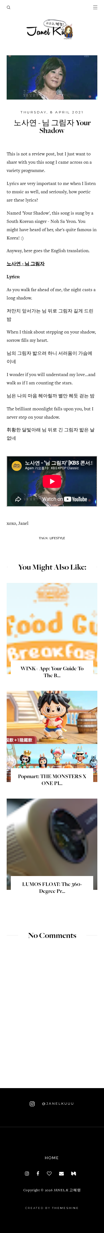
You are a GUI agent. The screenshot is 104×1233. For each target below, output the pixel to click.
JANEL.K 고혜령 (67, 1190)
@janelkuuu (57, 1103)
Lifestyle (57, 538)
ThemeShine (65, 1208)
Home (52, 1157)
